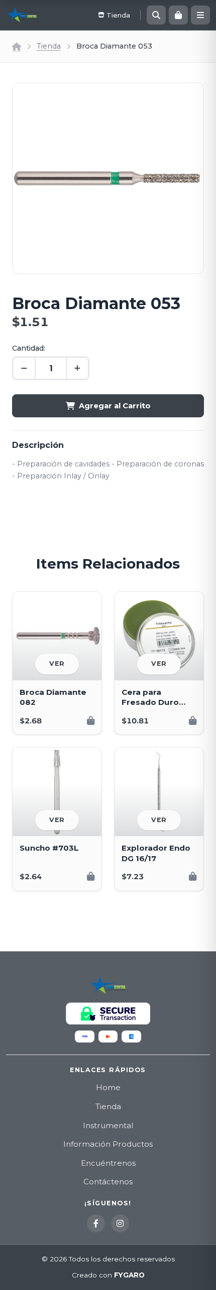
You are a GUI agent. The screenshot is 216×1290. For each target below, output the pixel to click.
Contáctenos (108, 1181)
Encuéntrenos (108, 1163)
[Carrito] (178, 15)
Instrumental (108, 1125)
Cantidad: (28, 348)
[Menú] (200, 15)
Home (108, 1087)
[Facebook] (96, 1223)
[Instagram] (120, 1223)
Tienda (49, 46)
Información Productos (108, 1144)
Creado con (108, 1275)
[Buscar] (156, 15)
